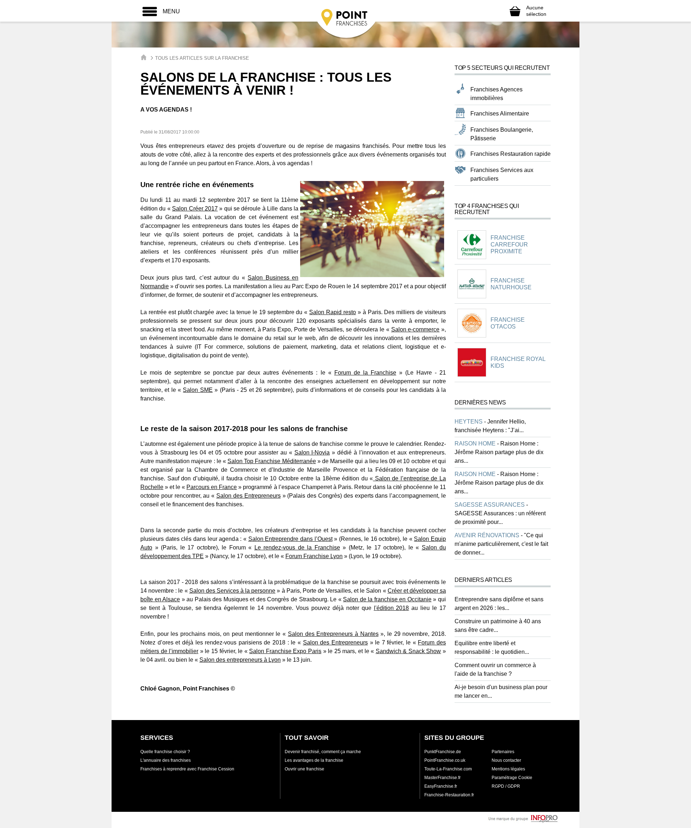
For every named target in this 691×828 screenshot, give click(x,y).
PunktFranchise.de (442, 751)
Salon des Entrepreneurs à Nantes (333, 634)
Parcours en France (211, 487)
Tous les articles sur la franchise (202, 58)
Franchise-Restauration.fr (449, 794)
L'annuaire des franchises (165, 760)
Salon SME (197, 390)
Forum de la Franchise (365, 373)
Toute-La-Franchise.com (448, 769)
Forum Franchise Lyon (314, 556)
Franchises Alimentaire (499, 113)
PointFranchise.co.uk (444, 760)
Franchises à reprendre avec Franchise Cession (187, 769)
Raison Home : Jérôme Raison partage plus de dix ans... (499, 452)
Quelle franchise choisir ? (165, 751)
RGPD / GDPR (506, 786)
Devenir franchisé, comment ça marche (323, 751)
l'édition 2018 (391, 608)
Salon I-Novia (312, 452)
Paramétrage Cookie (512, 777)
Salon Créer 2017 (195, 208)
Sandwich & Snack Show (408, 651)
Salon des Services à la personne (232, 591)
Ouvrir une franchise (304, 769)
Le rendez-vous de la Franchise (297, 547)
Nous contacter (506, 760)
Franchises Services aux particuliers (501, 174)
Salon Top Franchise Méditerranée (271, 461)
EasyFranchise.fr (440, 786)
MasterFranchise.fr (442, 777)
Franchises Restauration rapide (510, 154)
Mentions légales (508, 769)
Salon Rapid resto (332, 312)
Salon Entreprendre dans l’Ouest (290, 539)
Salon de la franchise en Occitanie (387, 599)
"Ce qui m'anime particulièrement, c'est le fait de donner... (501, 544)
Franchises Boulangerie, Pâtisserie (501, 134)
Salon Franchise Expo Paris (285, 651)
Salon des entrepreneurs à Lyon (240, 660)
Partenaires (503, 751)
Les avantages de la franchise (314, 760)
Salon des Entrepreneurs (248, 496)
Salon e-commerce (415, 329)
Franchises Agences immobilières (496, 93)
